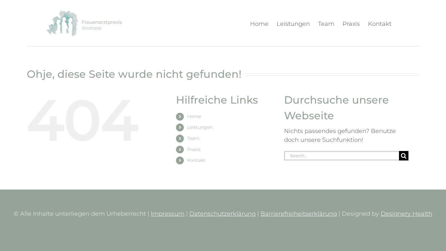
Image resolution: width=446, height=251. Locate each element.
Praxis (193, 149)
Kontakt (196, 160)
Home (194, 116)
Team (193, 138)
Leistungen (200, 127)
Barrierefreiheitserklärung (299, 213)
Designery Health (406, 213)
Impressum (167, 213)
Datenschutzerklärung (222, 213)
